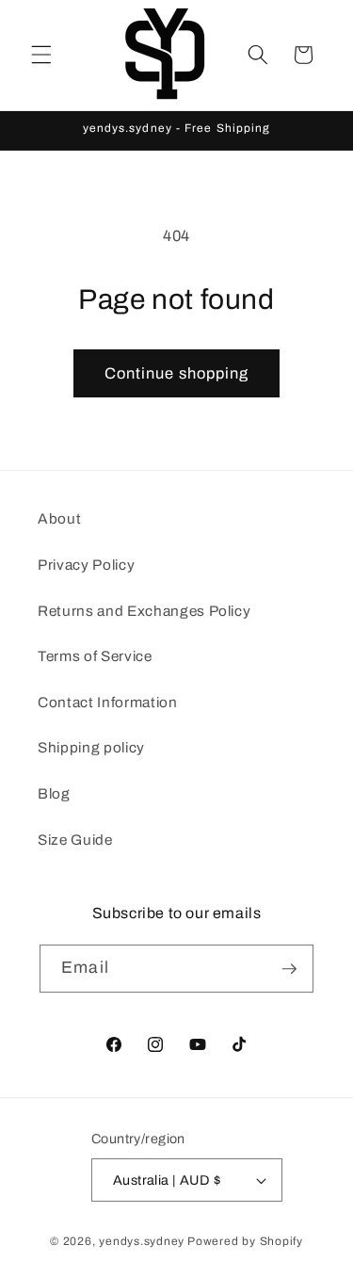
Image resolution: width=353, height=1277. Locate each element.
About (59, 518)
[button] (41, 54)
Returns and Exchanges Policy (144, 611)
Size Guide (75, 840)
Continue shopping (176, 373)
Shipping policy (91, 747)
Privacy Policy (86, 565)
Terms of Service (95, 656)
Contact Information (108, 702)
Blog (54, 793)
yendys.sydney (142, 1241)
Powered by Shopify (245, 1241)
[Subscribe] (289, 969)
